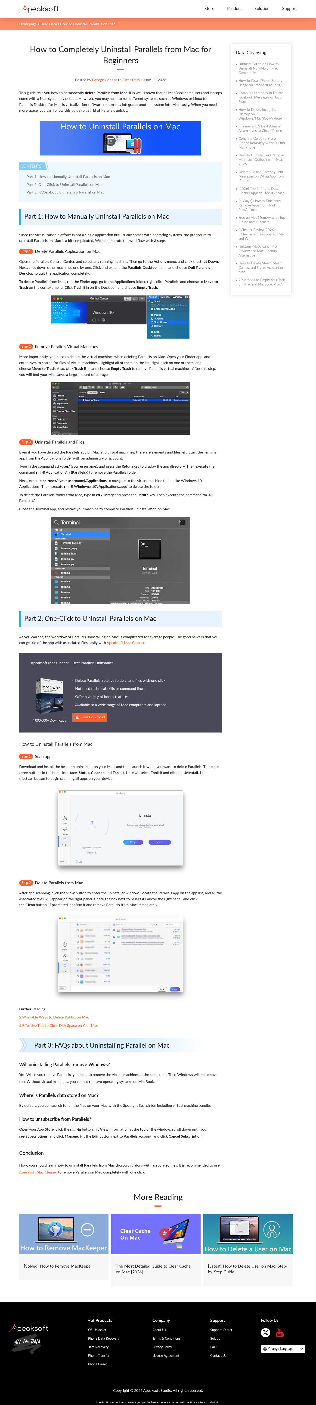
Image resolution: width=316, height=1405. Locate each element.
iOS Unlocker (96, 1330)
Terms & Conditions (166, 1338)
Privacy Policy (162, 1347)
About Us (159, 1330)
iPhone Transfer (98, 1355)
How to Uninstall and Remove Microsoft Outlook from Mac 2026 (261, 160)
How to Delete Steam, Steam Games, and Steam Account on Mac (261, 268)
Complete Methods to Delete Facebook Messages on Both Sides (261, 97)
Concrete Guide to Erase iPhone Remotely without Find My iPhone (262, 143)
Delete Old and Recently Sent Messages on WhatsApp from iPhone (261, 176)
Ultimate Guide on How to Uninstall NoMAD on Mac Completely (259, 68)
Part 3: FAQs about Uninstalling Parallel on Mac (65, 192)
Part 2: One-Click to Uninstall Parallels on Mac (64, 185)
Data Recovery (97, 1347)
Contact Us (218, 1355)
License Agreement (165, 1355)
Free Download (93, 717)
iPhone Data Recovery (103, 1338)
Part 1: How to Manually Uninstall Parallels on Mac (68, 177)
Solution (262, 9)
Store (209, 9)
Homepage (28, 24)
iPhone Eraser (97, 1364)
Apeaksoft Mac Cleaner (125, 643)
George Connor (104, 80)
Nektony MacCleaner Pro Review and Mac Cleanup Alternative (258, 251)
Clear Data (48, 24)
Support (289, 9)
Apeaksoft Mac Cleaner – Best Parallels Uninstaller (72, 663)
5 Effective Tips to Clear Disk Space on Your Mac (58, 1026)
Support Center (221, 1330)
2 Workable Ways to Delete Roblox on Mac (54, 1017)
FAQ (213, 1347)
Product (234, 9)
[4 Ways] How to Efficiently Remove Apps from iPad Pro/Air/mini (260, 205)
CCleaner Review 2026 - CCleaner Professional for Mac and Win (262, 234)
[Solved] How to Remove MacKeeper (58, 1266)
